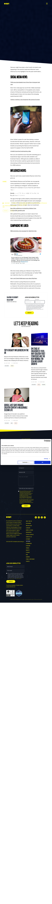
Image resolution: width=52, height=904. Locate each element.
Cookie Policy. (28, 309)
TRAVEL (27, 548)
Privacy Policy (39, 309)
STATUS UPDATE (30, 534)
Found (7, 532)
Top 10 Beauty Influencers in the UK (16, 351)
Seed (15, 536)
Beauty (28, 550)
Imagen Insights (9, 535)
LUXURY (28, 552)
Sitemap (28, 539)
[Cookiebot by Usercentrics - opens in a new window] (45, 441)
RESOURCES (29, 532)
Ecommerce (29, 543)
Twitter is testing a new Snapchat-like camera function (25, 99)
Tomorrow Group (15, 528)
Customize (25, 462)
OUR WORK (28, 523)
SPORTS (28, 561)
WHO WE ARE (29, 525)
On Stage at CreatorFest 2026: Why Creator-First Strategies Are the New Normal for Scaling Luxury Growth (38, 356)
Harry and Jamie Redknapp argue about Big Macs (23, 278)
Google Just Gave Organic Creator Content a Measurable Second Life (15, 407)
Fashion (28, 545)
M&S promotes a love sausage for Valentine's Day (23, 231)
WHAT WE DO (29, 521)
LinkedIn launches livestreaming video (20, 151)
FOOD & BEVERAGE (30, 559)
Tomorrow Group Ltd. (38, 599)
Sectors (28, 541)
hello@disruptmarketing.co (18, 541)
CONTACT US (29, 536)
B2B (27, 554)
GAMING (28, 556)
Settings (46, 458)
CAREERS (28, 527)
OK (42, 462)
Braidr (7, 533)
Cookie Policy (29, 497)
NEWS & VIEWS (29, 530)
